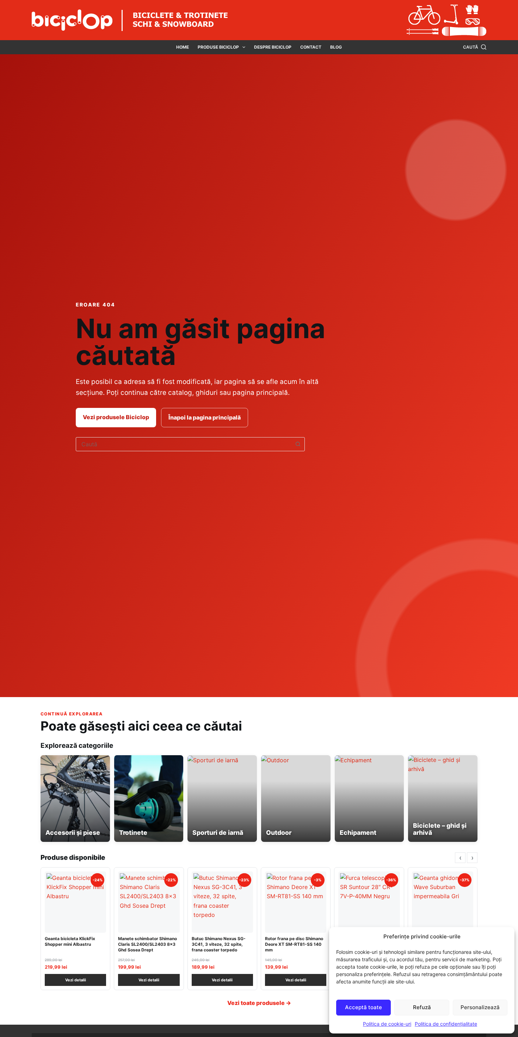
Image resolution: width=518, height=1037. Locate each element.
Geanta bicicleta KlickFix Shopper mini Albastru (70, 941)
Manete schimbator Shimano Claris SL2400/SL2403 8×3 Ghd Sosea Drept (147, 944)
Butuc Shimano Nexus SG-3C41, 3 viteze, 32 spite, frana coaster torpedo (219, 944)
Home (182, 47)
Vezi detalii (75, 979)
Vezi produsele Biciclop (116, 417)
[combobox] (183, 444)
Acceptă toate (363, 1007)
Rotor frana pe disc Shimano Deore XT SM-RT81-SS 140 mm (294, 944)
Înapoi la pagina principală (204, 417)
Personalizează (480, 1007)
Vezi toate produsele (259, 1002)
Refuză (422, 1007)
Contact (310, 47)
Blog (336, 47)
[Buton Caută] (297, 444)
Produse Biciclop (218, 47)
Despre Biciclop (272, 47)
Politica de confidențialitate (446, 1024)
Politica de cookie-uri (387, 1024)
